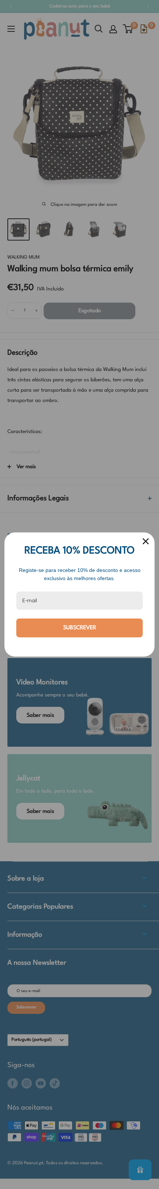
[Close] (146, 541)
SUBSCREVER (79, 628)
